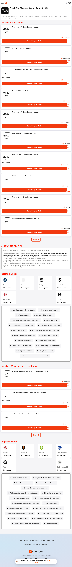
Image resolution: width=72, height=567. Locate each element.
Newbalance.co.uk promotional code (26, 320)
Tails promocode (51, 503)
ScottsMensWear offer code (50, 325)
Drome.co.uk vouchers (20, 498)
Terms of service (47, 555)
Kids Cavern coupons (23, 483)
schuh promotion (52, 320)
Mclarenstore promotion (18, 518)
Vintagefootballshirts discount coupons (48, 518)
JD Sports (42, 285)
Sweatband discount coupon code (26, 503)
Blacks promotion (19, 330)
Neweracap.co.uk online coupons (47, 498)
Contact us (36, 544)
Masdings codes (52, 523)
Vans (4, 467)
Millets (41, 452)
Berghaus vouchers (25, 351)
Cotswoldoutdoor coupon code (22, 325)
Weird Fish (6, 285)
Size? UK (24, 452)
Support (45, 544)
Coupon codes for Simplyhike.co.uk (26, 523)
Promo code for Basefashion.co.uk (35, 356)
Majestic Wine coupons (20, 478)
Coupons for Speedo (24, 340)
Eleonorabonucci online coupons (35, 488)
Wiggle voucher (23, 315)
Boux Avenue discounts (49, 310)
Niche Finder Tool (47, 540)
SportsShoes (61, 285)
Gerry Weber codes (46, 351)
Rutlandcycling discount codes (49, 345)
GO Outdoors (62, 452)
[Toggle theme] (69, 3)
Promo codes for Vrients (46, 483)
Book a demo (23, 540)
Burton (59, 299)
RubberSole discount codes (18, 508)
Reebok (5, 452)
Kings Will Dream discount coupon (47, 478)
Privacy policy (37, 555)
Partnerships (34, 540)
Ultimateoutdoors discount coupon (20, 513)
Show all (36, 239)
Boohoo (23, 285)
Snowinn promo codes (49, 335)
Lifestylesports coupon (46, 340)
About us (27, 544)
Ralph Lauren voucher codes (24, 335)
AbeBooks (6, 299)
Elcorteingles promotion (52, 493)
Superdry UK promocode (44, 315)
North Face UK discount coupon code (45, 330)
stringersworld (62, 467)
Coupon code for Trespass (21, 345)
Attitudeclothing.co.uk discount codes (24, 493)
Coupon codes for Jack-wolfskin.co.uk (49, 508)
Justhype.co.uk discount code (24, 310)
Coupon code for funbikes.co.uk (51, 513)
